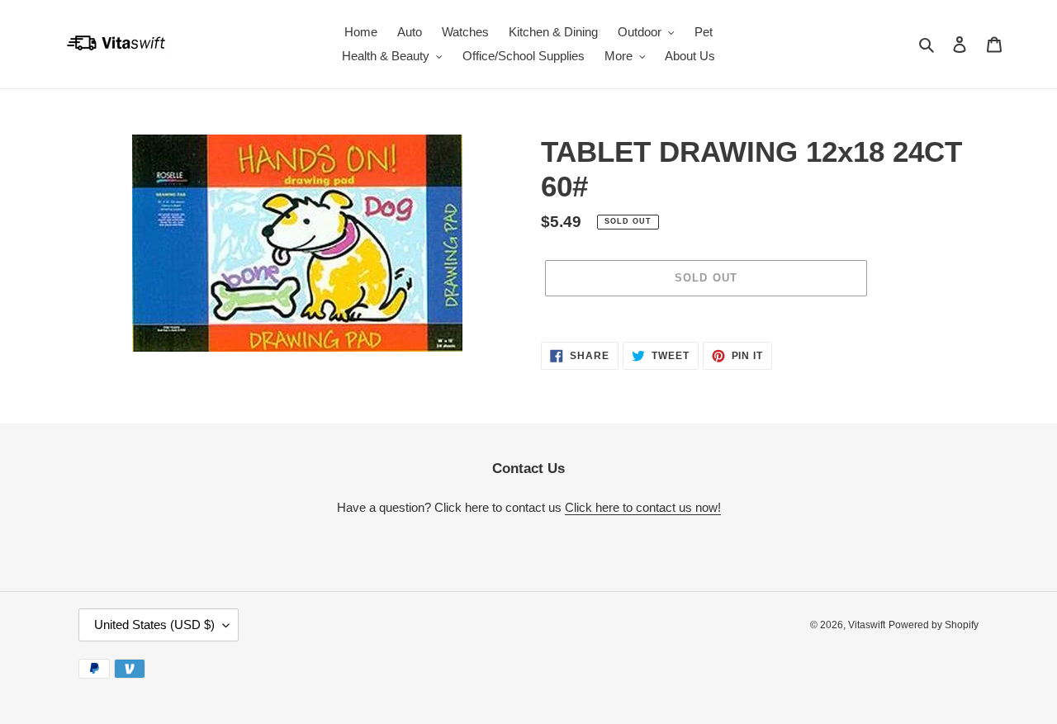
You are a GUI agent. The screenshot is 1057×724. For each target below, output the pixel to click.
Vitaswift (866, 625)
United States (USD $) (154, 625)
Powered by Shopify (934, 625)
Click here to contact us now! (643, 507)
